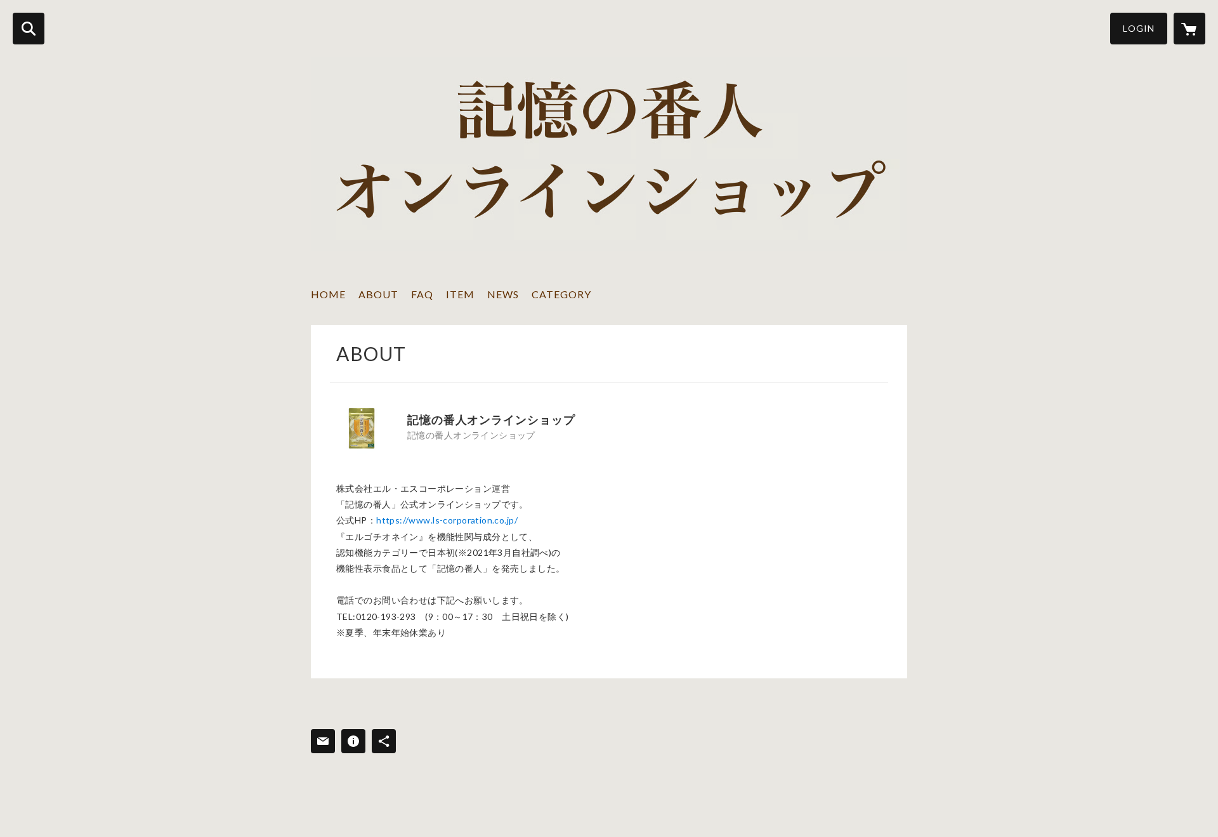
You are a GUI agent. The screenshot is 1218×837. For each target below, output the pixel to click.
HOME (328, 294)
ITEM (460, 294)
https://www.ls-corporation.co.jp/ (447, 520)
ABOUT (378, 294)
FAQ (422, 294)
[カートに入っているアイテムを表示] (1189, 28)
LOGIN (1139, 28)
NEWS (503, 294)
